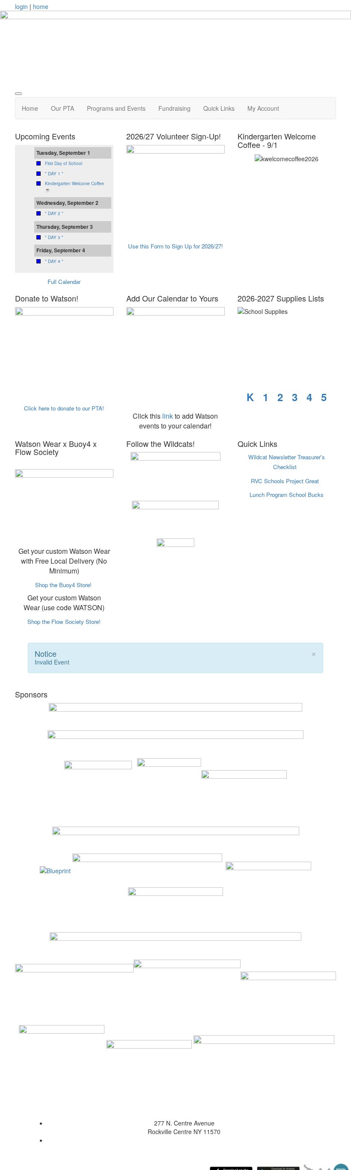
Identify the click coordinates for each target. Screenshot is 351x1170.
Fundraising (174, 108)
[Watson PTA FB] (175, 517)
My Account (263, 108)
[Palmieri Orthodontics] (175, 900)
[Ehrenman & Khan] (187, 991)
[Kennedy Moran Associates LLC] (147, 869)
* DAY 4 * (54, 261)
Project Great (302, 481)
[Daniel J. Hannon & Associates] (98, 789)
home (40, 6)
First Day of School (63, 163)
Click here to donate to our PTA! (64, 408)
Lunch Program (268, 494)
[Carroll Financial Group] (149, 1047)
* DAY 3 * (54, 237)
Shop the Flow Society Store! (64, 622)
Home (30, 108)
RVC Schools (267, 481)
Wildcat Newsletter (272, 457)
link (167, 416)
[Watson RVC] (175, 474)
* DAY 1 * (54, 174)
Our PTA (62, 108)
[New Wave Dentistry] (288, 991)
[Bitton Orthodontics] (74, 991)
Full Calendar (64, 282)
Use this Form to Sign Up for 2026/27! (175, 246)
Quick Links (219, 108)
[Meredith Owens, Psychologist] (61, 1047)
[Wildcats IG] (175, 556)
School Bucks (306, 494)
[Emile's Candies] (268, 869)
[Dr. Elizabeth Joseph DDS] (263, 1047)
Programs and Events (116, 108)
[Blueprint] (55, 869)
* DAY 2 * (54, 213)
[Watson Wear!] (64, 500)
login (21, 6)
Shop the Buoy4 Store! (63, 585)
